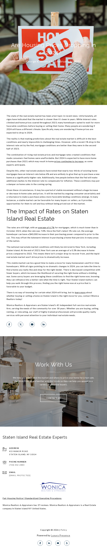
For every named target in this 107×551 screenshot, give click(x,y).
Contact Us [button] (53, 398)
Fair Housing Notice (13, 498)
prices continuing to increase (69, 161)
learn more (80, 292)
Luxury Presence (60, 535)
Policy (64, 530)
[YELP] (66, 543)
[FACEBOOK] (40, 543)
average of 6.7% (46, 227)
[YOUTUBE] (58, 543)
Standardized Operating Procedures (43, 498)
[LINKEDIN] (49, 543)
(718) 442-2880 (16, 465)
